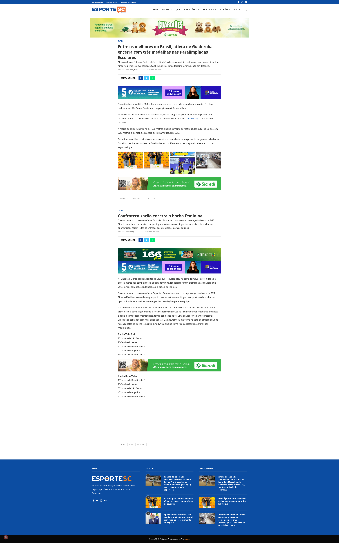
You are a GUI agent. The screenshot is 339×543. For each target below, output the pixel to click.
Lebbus (187, 539)
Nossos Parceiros (128, 2)
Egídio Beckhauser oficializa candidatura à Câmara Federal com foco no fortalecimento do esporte (178, 518)
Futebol (166, 9)
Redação (132, 232)
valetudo (141, 444)
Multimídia (209, 9)
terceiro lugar (193, 118)
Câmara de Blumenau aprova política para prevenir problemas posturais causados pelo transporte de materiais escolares (231, 519)
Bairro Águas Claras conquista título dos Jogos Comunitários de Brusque (178, 501)
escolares (124, 199)
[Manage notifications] (6, 537)
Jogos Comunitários (187, 9)
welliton (151, 199)
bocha (122, 444)
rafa (131, 444)
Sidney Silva (133, 70)
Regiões (224, 9)
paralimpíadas (137, 199)
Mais (236, 9)
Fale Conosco (111, 2)
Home (155, 9)
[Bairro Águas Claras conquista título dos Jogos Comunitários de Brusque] (153, 502)
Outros (121, 41)
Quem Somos (97, 2)
